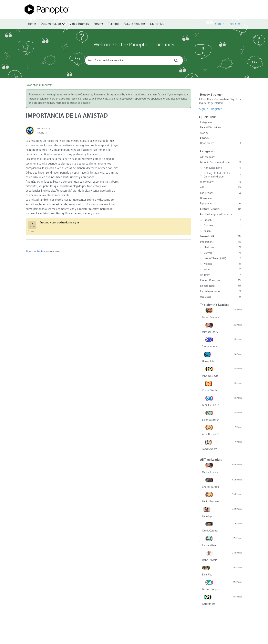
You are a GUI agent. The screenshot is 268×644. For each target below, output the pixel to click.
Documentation (51, 24)
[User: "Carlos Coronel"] (209, 523)
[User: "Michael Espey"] (209, 325)
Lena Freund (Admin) (210, 404)
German (222, 225)
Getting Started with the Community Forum (222, 175)
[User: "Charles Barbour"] (209, 480)
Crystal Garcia (209, 390)
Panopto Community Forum (220, 162)
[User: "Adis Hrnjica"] (207, 597)
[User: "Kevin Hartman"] (209, 494)
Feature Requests (134, 24)
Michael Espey (210, 331)
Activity (204, 132)
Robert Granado (210, 317)
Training (113, 24)
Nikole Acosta (43, 128)
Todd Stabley (209, 448)
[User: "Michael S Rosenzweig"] (209, 369)
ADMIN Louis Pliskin (210, 434)
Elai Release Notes (220, 291)
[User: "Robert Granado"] (209, 310)
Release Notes (220, 285)
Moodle (222, 263)
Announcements (222, 167)
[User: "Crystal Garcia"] (208, 383)
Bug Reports (220, 192)
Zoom (222, 269)
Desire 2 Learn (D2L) (222, 258)
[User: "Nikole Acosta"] (30, 130)
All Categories (207, 157)
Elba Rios (207, 574)
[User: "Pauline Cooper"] (209, 582)
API (220, 187)
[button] (31, 227)
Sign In (219, 24)
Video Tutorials (79, 24)
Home (32, 24)
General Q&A (220, 236)
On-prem (220, 274)
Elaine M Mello (210, 545)
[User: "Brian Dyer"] (206, 509)
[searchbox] (134, 60)
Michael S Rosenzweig (210, 375)
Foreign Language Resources (220, 214)
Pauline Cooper (210, 589)
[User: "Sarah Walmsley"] (209, 413)
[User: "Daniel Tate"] (207, 354)
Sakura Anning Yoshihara (210, 346)
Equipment (220, 203)
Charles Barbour (210, 486)
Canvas (222, 252)
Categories (206, 122)
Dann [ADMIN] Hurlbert (210, 559)
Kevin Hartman (210, 501)
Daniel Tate (208, 361)
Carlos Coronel (210, 530)
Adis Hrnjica (208, 603)
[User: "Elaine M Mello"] (209, 538)
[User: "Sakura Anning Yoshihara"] (209, 339)
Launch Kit (157, 24)
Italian (207, 231)
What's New (220, 181)
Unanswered (220, 143)
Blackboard (222, 247)
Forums (98, 24)
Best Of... (205, 137)
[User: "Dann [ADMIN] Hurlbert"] (209, 553)
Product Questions (220, 280)
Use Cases (220, 296)
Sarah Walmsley (210, 419)
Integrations (220, 241)
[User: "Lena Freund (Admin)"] (209, 398)
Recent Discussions (210, 127)
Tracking (44, 222)
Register (235, 24)
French (222, 220)
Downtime (206, 198)
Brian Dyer (207, 516)
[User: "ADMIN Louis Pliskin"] (209, 427)
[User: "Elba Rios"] (206, 567)
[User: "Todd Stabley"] (208, 442)
